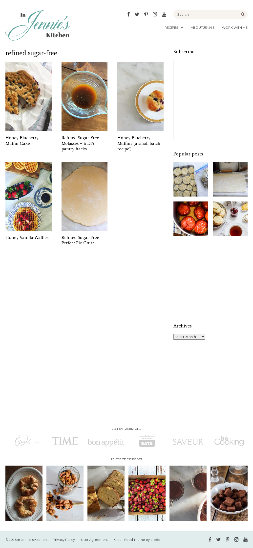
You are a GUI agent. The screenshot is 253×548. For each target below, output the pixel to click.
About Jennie (202, 27)
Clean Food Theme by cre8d (137, 540)
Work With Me (235, 27)
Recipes (171, 27)
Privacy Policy (64, 540)
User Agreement (94, 540)
